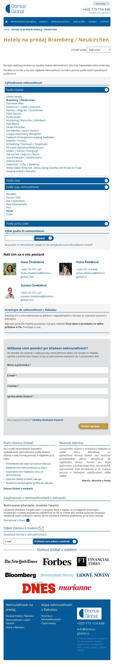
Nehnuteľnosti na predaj (23, 21)
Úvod (6, 29)
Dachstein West (15, 103)
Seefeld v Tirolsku (16, 140)
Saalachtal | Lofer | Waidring (22, 164)
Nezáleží (11, 194)
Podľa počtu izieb (17, 223)
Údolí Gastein (13, 113)
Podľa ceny (13, 180)
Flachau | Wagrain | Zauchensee (24, 110)
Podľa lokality (14, 89)
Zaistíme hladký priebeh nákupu (24, 479)
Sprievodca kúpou (60, 21)
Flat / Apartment (15, 200)
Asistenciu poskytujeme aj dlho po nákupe (29, 483)
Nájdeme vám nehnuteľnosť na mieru (26, 467)
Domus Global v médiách (18, 488)
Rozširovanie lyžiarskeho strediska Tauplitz (31, 505)
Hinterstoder (13, 117)
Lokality (43, 21)
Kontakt (104, 21)
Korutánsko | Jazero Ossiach (22, 130)
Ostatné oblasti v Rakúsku (20, 171)
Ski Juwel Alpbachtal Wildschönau (24, 147)
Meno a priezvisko (19, 365)
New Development (16, 204)
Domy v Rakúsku (15, 627)
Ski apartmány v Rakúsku (20, 616)
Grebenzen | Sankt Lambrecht (23, 107)
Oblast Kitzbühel (15, 127)
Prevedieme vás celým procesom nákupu (28, 463)
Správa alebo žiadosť (20, 396)
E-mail (12, 375)
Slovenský (100, 3)
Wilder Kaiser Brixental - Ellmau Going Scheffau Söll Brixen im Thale (43, 167)
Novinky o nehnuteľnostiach (51, 617)
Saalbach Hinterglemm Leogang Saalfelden (30, 137)
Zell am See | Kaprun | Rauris (22, 154)
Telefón (13, 386)
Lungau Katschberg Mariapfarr (23, 134)
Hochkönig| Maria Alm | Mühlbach (25, 120)
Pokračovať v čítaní (14, 520)
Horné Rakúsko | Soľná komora (24, 157)
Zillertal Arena (14, 161)
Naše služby (79, 21)
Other (9, 214)
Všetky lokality (14, 96)
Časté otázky (48, 623)
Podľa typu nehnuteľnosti (22, 187)
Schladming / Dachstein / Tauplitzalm (27, 144)
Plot (8, 207)
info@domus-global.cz (99, 12)
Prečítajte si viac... (32, 327)
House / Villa (13, 197)
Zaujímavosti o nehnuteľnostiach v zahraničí (34, 498)
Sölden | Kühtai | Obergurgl (22, 151)
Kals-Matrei (12, 123)
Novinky (93, 21)
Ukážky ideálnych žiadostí (47, 420)
